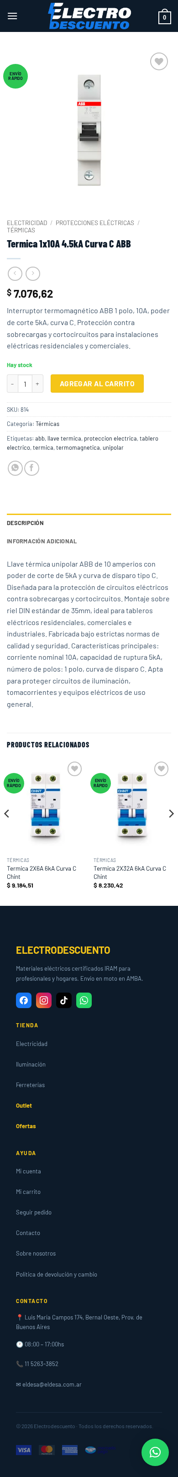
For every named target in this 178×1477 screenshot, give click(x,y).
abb (40, 438)
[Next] (170, 831)
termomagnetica (78, 447)
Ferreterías (30, 1084)
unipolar (113, 447)
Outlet (24, 1105)
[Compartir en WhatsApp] (15, 468)
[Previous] (7, 831)
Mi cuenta (28, 1171)
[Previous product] (33, 274)
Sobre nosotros (36, 1253)
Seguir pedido (34, 1212)
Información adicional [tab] (42, 541)
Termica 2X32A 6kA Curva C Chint (130, 872)
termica (43, 447)
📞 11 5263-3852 (37, 1363)
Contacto (28, 1232)
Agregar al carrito (97, 383)
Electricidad (27, 222)
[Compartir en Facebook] (31, 468)
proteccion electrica (110, 438)
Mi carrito (28, 1191)
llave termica (64, 438)
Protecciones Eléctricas (95, 222)
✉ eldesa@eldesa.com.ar (49, 1384)
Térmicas (21, 230)
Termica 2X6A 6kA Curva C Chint (41, 872)
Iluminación (31, 1064)
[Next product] (15, 274)
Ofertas (26, 1126)
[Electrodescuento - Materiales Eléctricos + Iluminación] (89, 16)
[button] (12, 16)
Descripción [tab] (25, 522)
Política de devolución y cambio (56, 1274)
